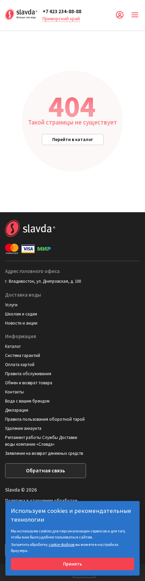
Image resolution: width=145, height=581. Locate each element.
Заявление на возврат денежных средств (44, 453)
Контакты (14, 392)
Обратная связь (45, 470)
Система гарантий (22, 355)
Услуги (11, 305)
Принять (72, 564)
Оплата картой (19, 364)
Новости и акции (21, 323)
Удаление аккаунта (23, 428)
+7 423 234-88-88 (61, 11)
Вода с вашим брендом (27, 401)
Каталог (13, 346)
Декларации (16, 410)
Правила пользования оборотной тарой (45, 419)
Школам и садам (21, 314)
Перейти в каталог (72, 139)
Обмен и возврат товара (28, 383)
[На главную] (21, 13)
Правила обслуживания (28, 374)
